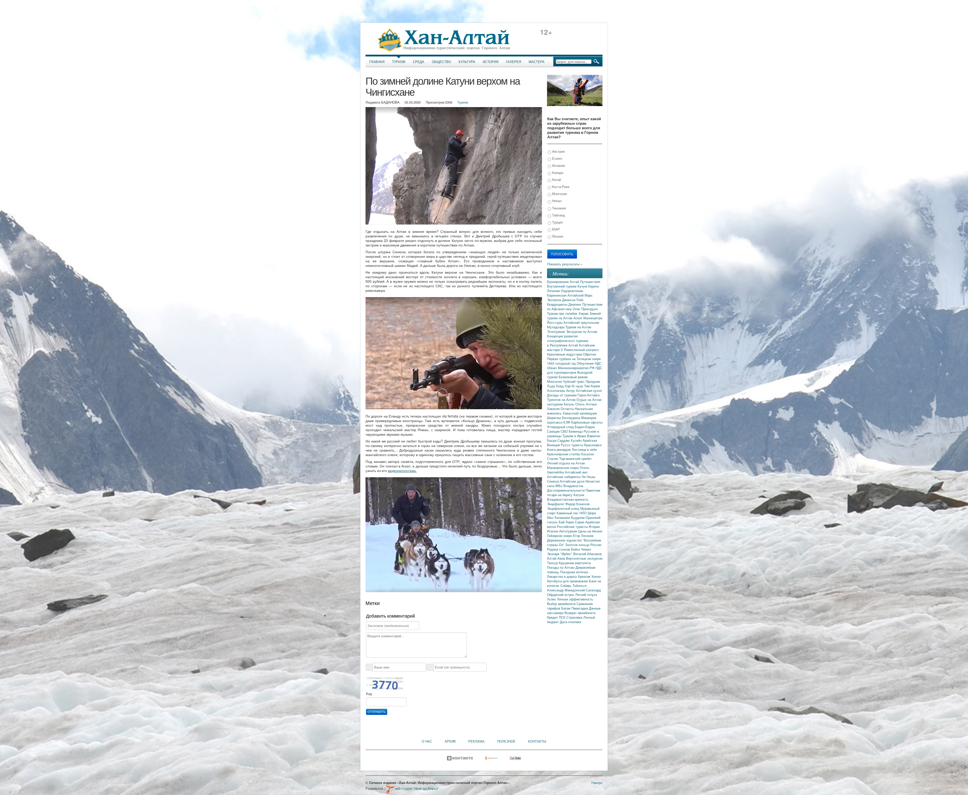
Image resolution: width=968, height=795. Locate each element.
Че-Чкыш (588, 476)
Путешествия (590, 281)
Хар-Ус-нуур (574, 386)
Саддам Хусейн (570, 440)
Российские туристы (573, 526)
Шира (592, 513)
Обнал (552, 367)
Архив (450, 741)
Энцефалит (556, 503)
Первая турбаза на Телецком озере (574, 358)
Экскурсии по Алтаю (581, 331)
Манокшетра (592, 317)
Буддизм (578, 517)
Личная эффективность (575, 599)
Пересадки (580, 608)
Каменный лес (568, 513)
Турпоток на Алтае (562, 399)
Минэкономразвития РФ (576, 367)
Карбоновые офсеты (586, 422)
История (490, 61)
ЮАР (555, 229)
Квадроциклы (557, 304)
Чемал (586, 549)
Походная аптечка (574, 571)
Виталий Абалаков (587, 553)
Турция (557, 222)
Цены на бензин (590, 531)
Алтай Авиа (556, 558)
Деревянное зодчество (565, 540)
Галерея (513, 61)
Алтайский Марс (580, 295)
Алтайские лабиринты (564, 476)
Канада (557, 172)
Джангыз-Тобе (572, 299)
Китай (556, 179)
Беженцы (576, 431)
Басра (552, 440)
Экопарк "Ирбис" (560, 553)
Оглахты (568, 408)
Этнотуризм (556, 331)
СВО (565, 431)
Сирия (580, 522)
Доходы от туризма (562, 395)
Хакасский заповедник (580, 413)
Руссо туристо (572, 444)
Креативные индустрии (565, 354)
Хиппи (596, 576)
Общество (441, 61)
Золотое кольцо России (583, 544)
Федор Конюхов (577, 503)
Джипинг (575, 304)
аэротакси (555, 422)
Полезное (506, 741)
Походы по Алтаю (561, 567)
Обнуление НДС (589, 363)
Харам (584, 313)
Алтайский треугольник (581, 322)
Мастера (536, 61)
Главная (376, 61)
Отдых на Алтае (589, 399)
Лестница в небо (584, 449)
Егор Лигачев (583, 535)
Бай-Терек (567, 522)
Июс (551, 517)
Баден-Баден (585, 426)
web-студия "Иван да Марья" (417, 788)
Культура (467, 61)
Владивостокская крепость (567, 499)
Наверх (596, 782)
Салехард (593, 590)
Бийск (576, 549)
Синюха (553, 481)
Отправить (377, 712)
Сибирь (566, 585)
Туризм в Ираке (574, 435)
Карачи (593, 286)
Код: (369, 694)
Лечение (554, 290)
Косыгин (587, 454)
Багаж (566, 608)
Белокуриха (571, 417)
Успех (552, 599)
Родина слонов (559, 549)
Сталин (553, 458)
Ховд (560, 386)
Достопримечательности (566, 490)
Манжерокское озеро (563, 467)
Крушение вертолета (575, 562)
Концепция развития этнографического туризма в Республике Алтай (567, 340)
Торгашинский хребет (575, 458)
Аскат (578, 317)
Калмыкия (563, 517)
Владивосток (573, 485)
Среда (418, 61)
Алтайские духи (572, 481)
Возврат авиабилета (579, 612)
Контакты (537, 741)
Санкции (554, 431)
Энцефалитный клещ (563, 508)
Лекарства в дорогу (562, 576)
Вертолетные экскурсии (584, 558)
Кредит (553, 617)
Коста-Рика (560, 186)
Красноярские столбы (564, 454)
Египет (556, 158)
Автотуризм (568, 531)
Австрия (558, 151)
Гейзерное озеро (560, 535)
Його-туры (555, 322)
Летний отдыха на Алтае (566, 463)
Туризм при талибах (563, 313)
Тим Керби (592, 386)
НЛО (584, 513)
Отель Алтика (586, 404)
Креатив (584, 576)
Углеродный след (561, 426)
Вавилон (593, 435)
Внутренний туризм (562, 286)
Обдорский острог (561, 594)
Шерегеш (554, 417)
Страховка (574, 617)
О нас (427, 741)
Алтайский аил (576, 472)
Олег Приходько (585, 308)
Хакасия (554, 408)
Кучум (583, 286)
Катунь (569, 404)
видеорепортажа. (402, 470)
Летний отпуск (586, 594)
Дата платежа (570, 621)
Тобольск (579, 585)
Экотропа (554, 299)
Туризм (398, 61)
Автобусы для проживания (568, 581)
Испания (558, 165)
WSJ (559, 485)
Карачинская (557, 295)
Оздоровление (572, 290)
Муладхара (556, 327)
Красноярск (593, 444)
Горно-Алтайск (589, 395)
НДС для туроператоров (574, 370)
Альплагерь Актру (561, 390)
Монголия (559, 193)
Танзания (558, 208)
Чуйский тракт (574, 381)
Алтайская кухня (589, 390)
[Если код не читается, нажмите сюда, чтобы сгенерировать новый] (384, 684)
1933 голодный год (562, 363)
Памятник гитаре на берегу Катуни (573, 492)
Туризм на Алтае (578, 327)
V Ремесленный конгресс (580, 349)
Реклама (476, 741)
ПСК (562, 617)
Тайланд (558, 215)
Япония (557, 236)
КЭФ (567, 422)
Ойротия (589, 354)
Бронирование (558, 281)
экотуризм (555, 404)
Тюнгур (553, 562)
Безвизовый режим (573, 376)
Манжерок (588, 417)
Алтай (575, 281)
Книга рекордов (559, 449)
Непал (556, 200)
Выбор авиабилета (562, 603)
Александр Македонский (566, 590)
